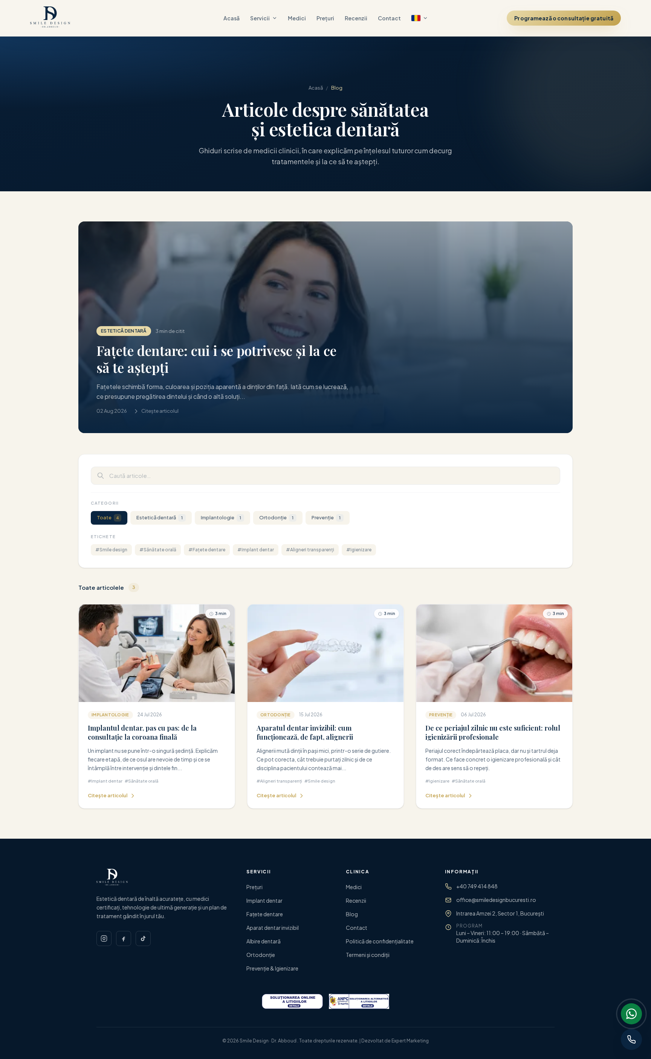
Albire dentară (263, 941)
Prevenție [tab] (326, 517)
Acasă (231, 18)
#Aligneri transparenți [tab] (310, 549)
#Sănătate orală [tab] (157, 549)
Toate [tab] (108, 517)
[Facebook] (123, 938)
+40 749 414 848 (477, 886)
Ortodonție (260, 954)
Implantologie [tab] (221, 517)
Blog (352, 914)
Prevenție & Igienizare (272, 968)
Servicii (260, 18)
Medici (297, 18)
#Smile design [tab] (111, 549)
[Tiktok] (143, 938)
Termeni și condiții (368, 954)
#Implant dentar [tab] (255, 549)
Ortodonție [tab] (276, 517)
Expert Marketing (410, 1041)
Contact (389, 18)
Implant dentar (264, 900)
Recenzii (356, 18)
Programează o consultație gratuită (563, 18)
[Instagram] (104, 938)
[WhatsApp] (631, 1013)
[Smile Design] (50, 18)
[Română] (419, 18)
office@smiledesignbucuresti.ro (496, 899)
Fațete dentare (264, 914)
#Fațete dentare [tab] (206, 549)
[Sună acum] (631, 1039)
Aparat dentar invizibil (272, 927)
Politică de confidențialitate (380, 941)
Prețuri (325, 18)
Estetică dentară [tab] (159, 517)
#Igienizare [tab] (358, 549)
